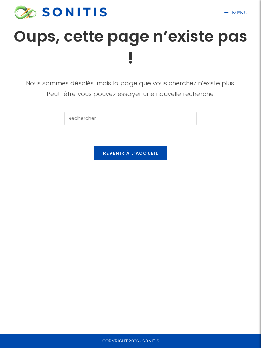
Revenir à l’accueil (130, 153)
